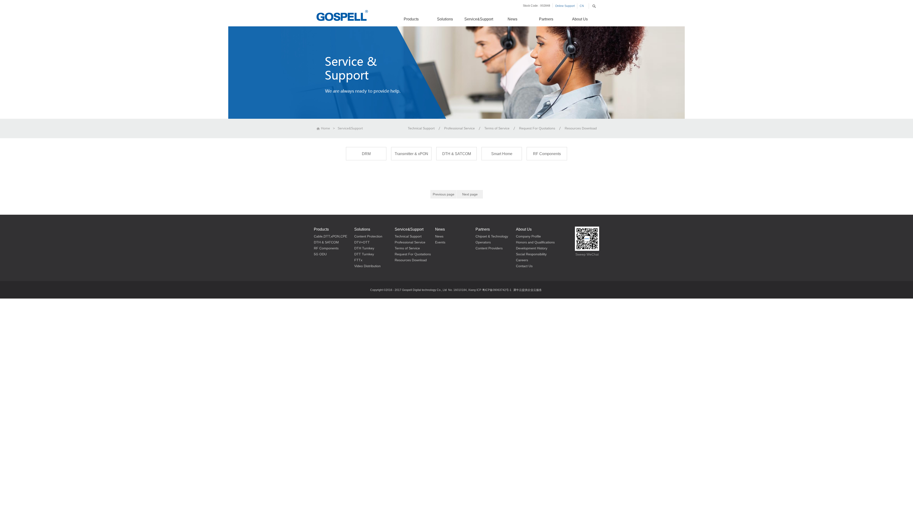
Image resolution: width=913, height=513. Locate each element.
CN (582, 6)
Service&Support (350, 128)
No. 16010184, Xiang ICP (464, 290)
